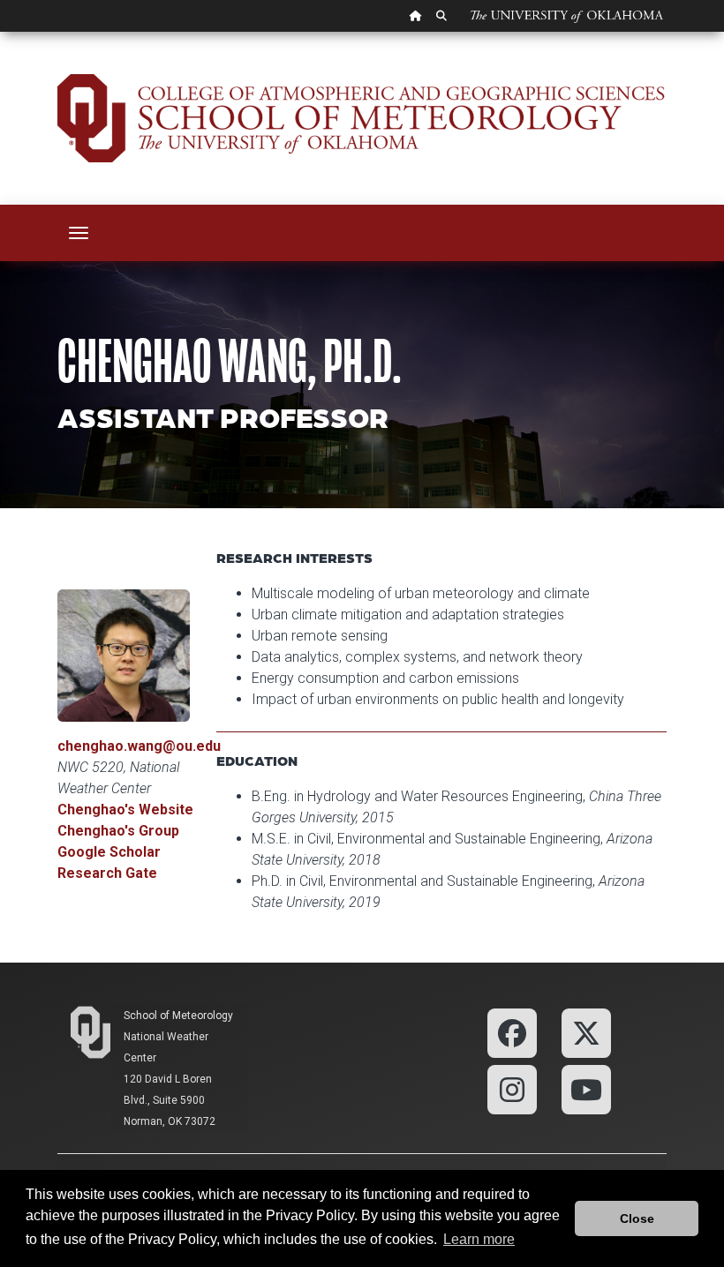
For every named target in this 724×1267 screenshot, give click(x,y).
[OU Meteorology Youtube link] (586, 1088)
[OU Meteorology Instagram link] (512, 1088)
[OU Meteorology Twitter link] (586, 1031)
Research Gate (107, 873)
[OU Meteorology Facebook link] (512, 1031)
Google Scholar (109, 851)
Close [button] (637, 1218)
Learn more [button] (479, 1239)
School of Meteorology (178, 1015)
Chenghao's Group (118, 830)
